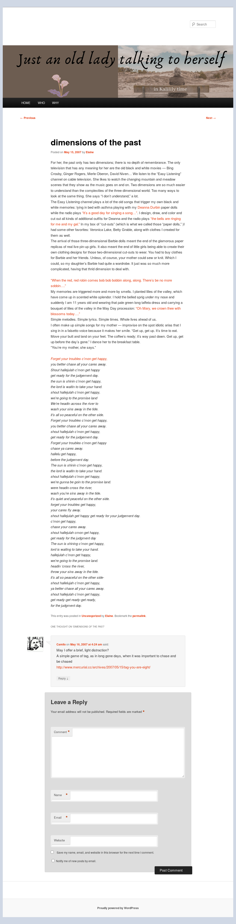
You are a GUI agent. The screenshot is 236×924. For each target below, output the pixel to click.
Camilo (61, 644)
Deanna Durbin (149, 207)
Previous (27, 118)
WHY (55, 103)
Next (211, 118)
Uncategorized (91, 616)
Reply (63, 678)
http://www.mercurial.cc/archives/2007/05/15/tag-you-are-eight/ (103, 667)
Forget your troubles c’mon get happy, (79, 358)
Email (61, 817)
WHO (41, 103)
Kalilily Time (40, 24)
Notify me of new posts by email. (76, 861)
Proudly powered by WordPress (118, 908)
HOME (25, 103)
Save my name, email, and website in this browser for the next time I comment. (105, 852)
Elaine (90, 152)
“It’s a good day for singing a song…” (109, 212)
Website (59, 840)
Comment (62, 732)
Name (61, 795)
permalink (139, 616)
